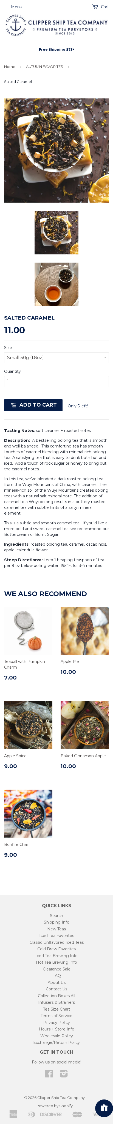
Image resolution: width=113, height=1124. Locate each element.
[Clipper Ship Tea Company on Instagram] (64, 1075)
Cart (104, 6)
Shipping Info (56, 922)
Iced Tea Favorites (56, 935)
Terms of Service (56, 1015)
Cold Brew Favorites (56, 948)
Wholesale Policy (56, 1035)
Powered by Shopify (54, 1106)
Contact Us (56, 989)
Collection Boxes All (56, 995)
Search (56, 915)
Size (8, 347)
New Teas (56, 929)
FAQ (56, 975)
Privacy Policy (56, 1022)
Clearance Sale (56, 969)
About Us (57, 982)
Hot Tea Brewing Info (56, 962)
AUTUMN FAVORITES (44, 66)
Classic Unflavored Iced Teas (57, 942)
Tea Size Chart (56, 1009)
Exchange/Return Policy (56, 1042)
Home (9, 66)
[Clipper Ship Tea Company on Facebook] (49, 1075)
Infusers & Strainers (56, 1002)
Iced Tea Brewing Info (56, 955)
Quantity (12, 371)
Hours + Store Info (56, 1029)
